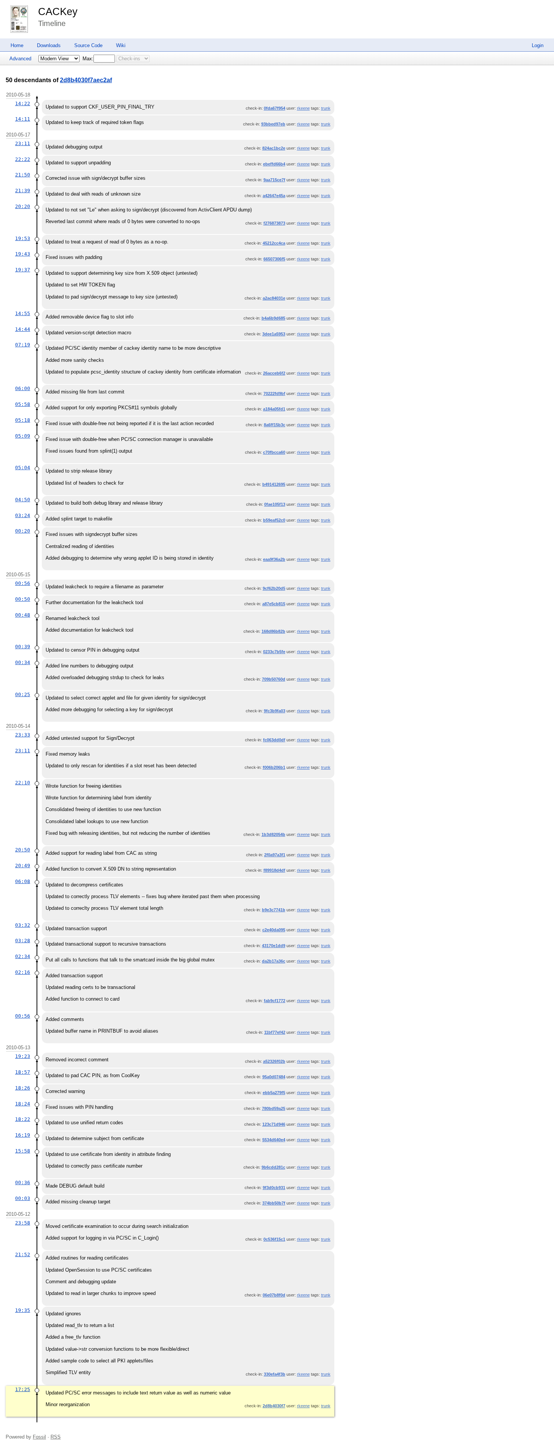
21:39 (22, 190)
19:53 (22, 238)
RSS (56, 1437)
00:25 (22, 694)
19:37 (22, 269)
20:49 (22, 865)
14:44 (22, 329)
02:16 (22, 972)
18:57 (22, 1072)
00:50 (22, 599)
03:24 (22, 515)
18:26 (22, 1088)
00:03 (22, 1198)
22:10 (22, 782)
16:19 (22, 1135)
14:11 (22, 119)
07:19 (22, 344)
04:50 (22, 499)
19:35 (22, 1310)
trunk (326, 108)
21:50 (22, 175)
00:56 (22, 583)
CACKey (58, 11)
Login (537, 45)
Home (17, 45)
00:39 (22, 646)
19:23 (22, 1056)
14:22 (22, 103)
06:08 (22, 881)
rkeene (303, 108)
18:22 (22, 1119)
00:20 (22, 531)
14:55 (22, 313)
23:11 (22, 143)
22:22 (22, 159)
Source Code (88, 45)
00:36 (22, 1182)
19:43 (22, 254)
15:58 (22, 1151)
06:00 (22, 388)
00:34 (22, 662)
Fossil (39, 1437)
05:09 (22, 436)
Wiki (120, 45)
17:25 (22, 1389)
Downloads (49, 45)
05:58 (22, 404)
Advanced (20, 58)
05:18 (22, 420)
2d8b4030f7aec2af (86, 80)
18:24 (22, 1104)
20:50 (22, 850)
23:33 (22, 735)
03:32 (22, 925)
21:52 (22, 1254)
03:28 (22, 940)
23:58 (22, 1223)
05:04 (22, 467)
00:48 (22, 615)
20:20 (22, 206)
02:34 (22, 956)
